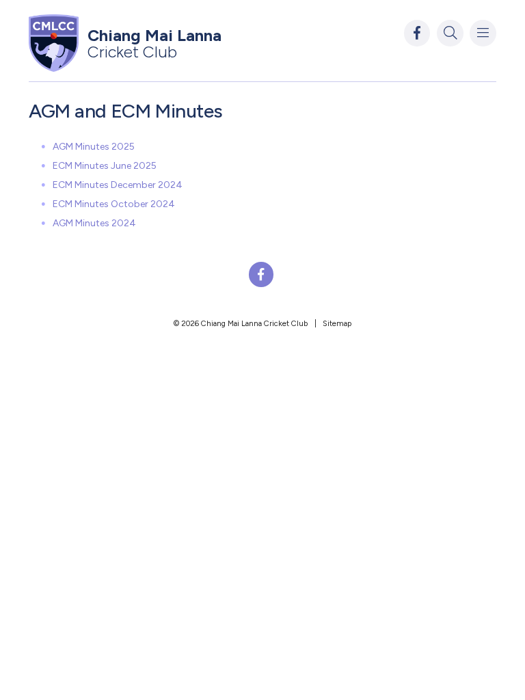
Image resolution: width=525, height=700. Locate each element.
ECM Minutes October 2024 (114, 204)
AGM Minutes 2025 (94, 146)
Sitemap (337, 323)
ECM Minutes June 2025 (105, 166)
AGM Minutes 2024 (94, 223)
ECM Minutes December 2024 (118, 185)
